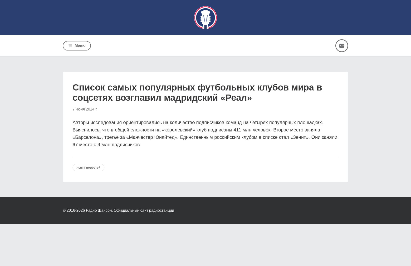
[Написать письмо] (341, 45)
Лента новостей (88, 167)
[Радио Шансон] (205, 17)
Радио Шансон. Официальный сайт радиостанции (130, 210)
